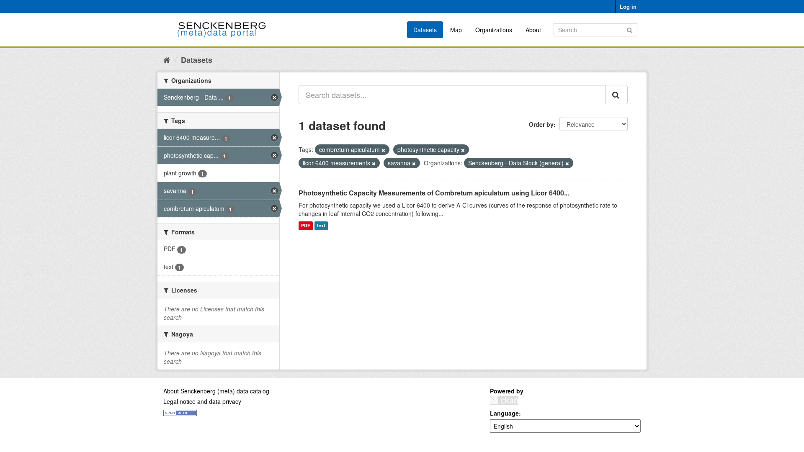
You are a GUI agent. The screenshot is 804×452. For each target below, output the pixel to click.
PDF (305, 226)
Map (456, 30)
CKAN (504, 400)
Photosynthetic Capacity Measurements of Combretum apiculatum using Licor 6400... (434, 193)
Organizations (493, 30)
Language (504, 413)
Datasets (425, 30)
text (321, 226)
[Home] (166, 59)
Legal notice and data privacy (202, 401)
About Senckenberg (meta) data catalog (216, 391)
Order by (541, 124)
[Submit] (629, 29)
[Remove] (383, 149)
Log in (628, 6)
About (533, 30)
